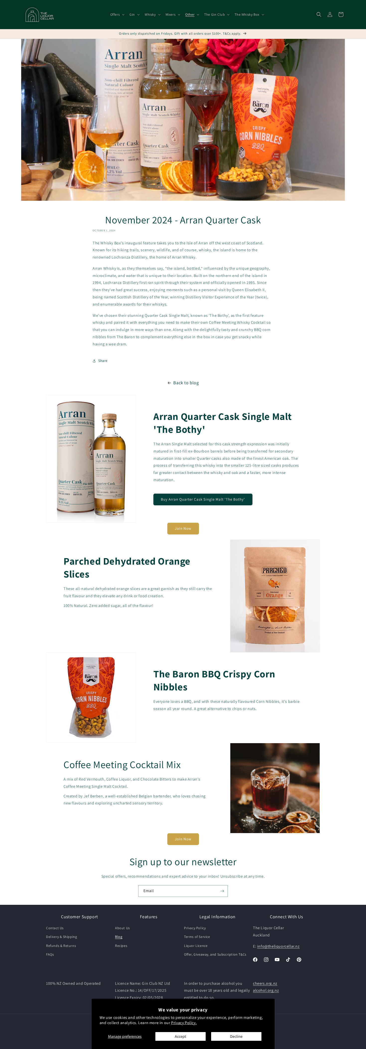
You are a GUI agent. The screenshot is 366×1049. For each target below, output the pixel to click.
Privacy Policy (195, 928)
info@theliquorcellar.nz (278, 946)
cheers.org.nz (265, 983)
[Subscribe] (222, 891)
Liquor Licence (195, 945)
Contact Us (55, 928)
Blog (118, 936)
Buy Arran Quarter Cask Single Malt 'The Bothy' (203, 499)
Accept (180, 1036)
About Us (122, 928)
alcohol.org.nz (266, 990)
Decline (236, 1036)
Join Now (183, 528)
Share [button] (103, 360)
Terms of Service (197, 936)
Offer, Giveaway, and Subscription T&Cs (215, 954)
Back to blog (186, 383)
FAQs (50, 954)
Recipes (121, 945)
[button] (117, 14)
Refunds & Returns (61, 945)
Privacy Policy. (184, 1022)
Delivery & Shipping (61, 936)
